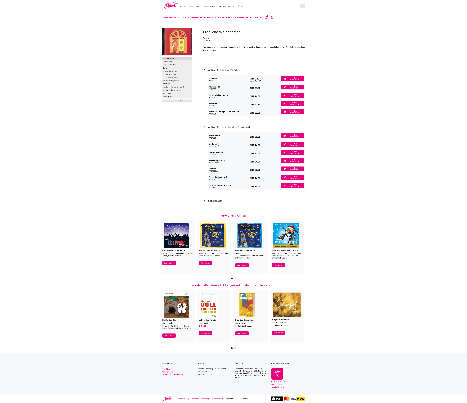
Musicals (183, 17)
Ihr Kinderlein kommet (170, 77)
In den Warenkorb (294, 79)
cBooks (257, 17)
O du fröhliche (168, 62)
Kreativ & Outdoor (238, 17)
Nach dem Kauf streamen (281, 381)
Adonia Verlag (183, 399)
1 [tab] (232, 278)
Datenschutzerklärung (200, 399)
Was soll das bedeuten (170, 71)
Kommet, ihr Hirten (169, 74)
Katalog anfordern (212, 6)
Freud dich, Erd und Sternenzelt (173, 87)
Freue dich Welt (168, 96)
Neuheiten (169, 17)
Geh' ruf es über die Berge (172, 90)
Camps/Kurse (229, 6)
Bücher (219, 17)
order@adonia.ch (205, 374)
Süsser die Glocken (169, 65)
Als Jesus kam (167, 93)
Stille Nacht (166, 84)
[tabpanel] (178, 248)
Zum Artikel (169, 265)
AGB (191, 6)
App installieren (277, 384)
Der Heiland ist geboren (171, 81)
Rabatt (198, 6)
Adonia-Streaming (278, 387)
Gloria (165, 68)
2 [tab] (235, 278)
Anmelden (166, 369)
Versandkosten (217, 399)
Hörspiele (206, 17)
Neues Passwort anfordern (172, 375)
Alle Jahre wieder (168, 58)
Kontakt (183, 6)
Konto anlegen (167, 372)
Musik (194, 17)
